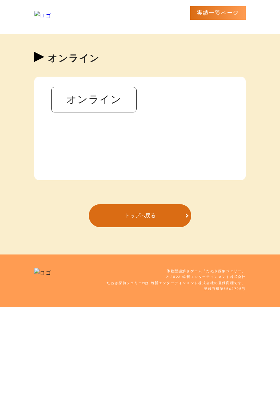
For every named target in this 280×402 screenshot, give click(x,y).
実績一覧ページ (218, 13)
